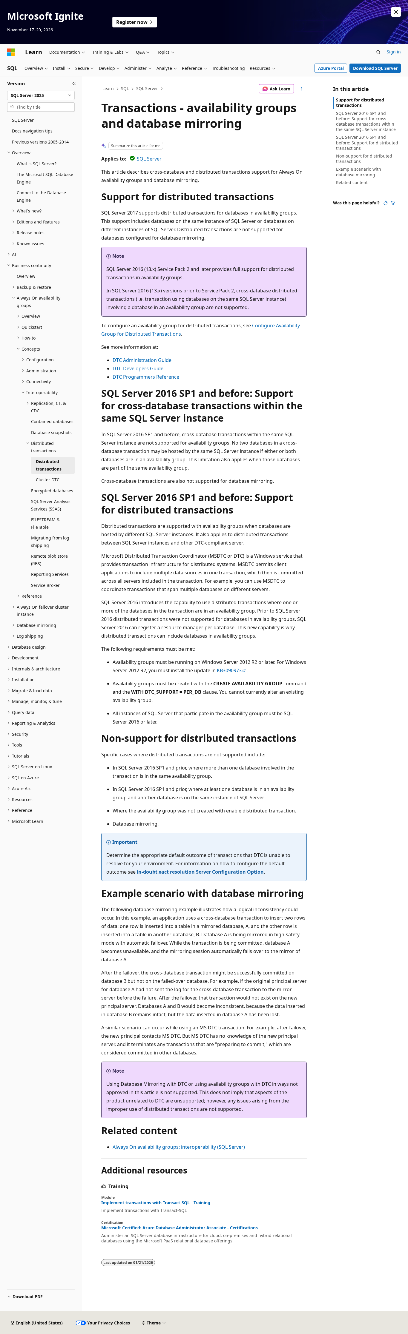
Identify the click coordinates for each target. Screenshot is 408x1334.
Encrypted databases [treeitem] (52, 490)
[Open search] (378, 52)
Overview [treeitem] (26, 276)
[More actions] (301, 89)
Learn (108, 88)
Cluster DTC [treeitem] (47, 479)
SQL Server (147, 88)
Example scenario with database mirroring (358, 171)
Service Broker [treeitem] (45, 585)
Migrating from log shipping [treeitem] (50, 541)
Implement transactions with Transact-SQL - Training (155, 1202)
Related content (352, 182)
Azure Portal (331, 68)
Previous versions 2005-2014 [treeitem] (40, 142)
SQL (125, 88)
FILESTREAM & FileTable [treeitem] (45, 523)
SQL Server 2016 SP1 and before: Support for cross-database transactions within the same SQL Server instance (366, 121)
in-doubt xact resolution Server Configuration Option (200, 872)
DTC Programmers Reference (146, 377)
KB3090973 (229, 670)
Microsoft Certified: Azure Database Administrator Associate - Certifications (179, 1227)
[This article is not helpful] (392, 202)
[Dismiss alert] (396, 12)
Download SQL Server (375, 68)
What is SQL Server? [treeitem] (36, 163)
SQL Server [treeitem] (23, 120)
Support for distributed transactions (360, 102)
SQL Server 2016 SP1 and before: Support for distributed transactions (367, 142)
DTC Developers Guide (138, 368)
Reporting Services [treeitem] (50, 574)
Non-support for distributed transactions (364, 158)
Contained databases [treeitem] (52, 421)
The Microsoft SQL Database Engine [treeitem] (45, 178)
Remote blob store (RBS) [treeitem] (49, 559)
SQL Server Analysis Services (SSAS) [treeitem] (50, 505)
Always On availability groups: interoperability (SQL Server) (179, 1147)
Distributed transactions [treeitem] (49, 465)
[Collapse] (74, 83)
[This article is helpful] (385, 202)
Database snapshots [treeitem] (51, 432)
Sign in (394, 52)
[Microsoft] (11, 52)
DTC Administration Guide (142, 360)
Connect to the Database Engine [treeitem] (41, 196)
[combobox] (41, 95)
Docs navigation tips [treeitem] (32, 131)
